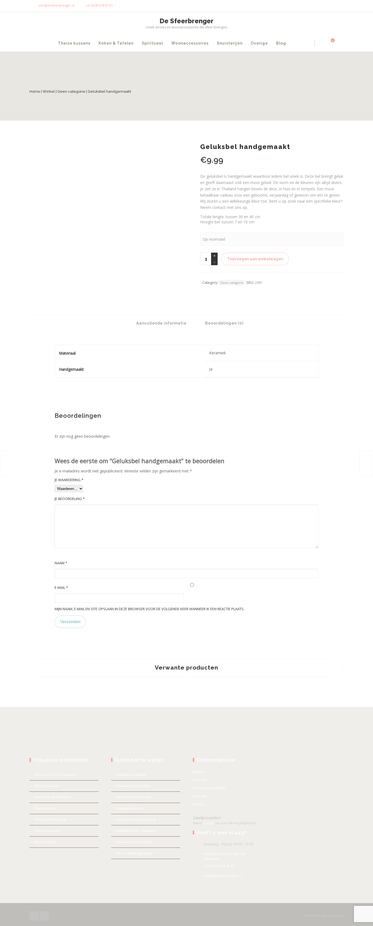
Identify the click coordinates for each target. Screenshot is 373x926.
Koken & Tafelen (116, 43)
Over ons (200, 796)
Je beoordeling (70, 498)
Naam (61, 562)
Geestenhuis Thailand (134, 841)
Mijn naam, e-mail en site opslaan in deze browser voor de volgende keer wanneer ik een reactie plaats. (149, 608)
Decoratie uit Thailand (52, 796)
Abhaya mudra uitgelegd (136, 819)
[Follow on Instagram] (338, 5)
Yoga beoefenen (130, 808)
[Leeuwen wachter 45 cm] (366, 463)
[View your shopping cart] (329, 43)
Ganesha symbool (131, 774)
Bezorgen (200, 780)
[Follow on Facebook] (327, 5)
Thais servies (45, 808)
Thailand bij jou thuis (133, 785)
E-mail (61, 587)
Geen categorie (71, 91)
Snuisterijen (229, 43)
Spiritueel (152, 43)
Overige (259, 43)
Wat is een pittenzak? (133, 796)
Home (34, 91)
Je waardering (69, 479)
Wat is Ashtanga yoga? (134, 853)
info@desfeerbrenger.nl (57, 5)
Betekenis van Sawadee (136, 830)
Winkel (49, 91)
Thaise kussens (74, 43)
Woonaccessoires (190, 43)
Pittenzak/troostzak (50, 819)
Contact (199, 804)
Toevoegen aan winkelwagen (255, 259)
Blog (281, 43)
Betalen (199, 772)
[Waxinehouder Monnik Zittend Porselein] (7, 463)
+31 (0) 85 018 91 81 (99, 5)
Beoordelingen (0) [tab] (224, 323)
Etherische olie (46, 785)
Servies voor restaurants (55, 774)
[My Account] (320, 43)
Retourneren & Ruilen (209, 788)
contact (208, 823)
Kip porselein (45, 841)
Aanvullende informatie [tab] (161, 323)
